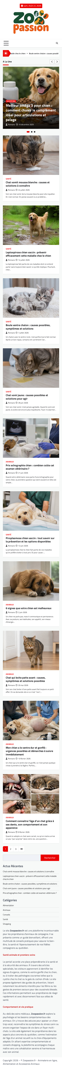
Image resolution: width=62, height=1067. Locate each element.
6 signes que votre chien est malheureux (28, 608)
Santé (8, 179)
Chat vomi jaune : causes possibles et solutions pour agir (27, 396)
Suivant (21, 849)
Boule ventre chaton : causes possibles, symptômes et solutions (35, 53)
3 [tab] (34, 132)
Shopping (10, 101)
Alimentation (8, 905)
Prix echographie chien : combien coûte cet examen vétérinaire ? (30, 467)
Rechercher (50, 857)
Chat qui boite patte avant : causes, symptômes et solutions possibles (26, 679)
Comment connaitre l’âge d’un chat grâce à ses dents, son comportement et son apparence (30, 824)
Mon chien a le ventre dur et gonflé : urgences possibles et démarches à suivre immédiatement (29, 751)
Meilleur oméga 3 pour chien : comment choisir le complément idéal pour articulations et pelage (31, 112)
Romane (11, 124)
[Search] (57, 43)
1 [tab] (28, 132)
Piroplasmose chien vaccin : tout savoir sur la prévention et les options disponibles (30, 539)
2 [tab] (31, 132)
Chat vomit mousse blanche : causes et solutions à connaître (28, 184)
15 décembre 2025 (26, 124)
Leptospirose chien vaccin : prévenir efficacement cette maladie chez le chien (28, 254)
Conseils (6, 914)
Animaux (10, 462)
